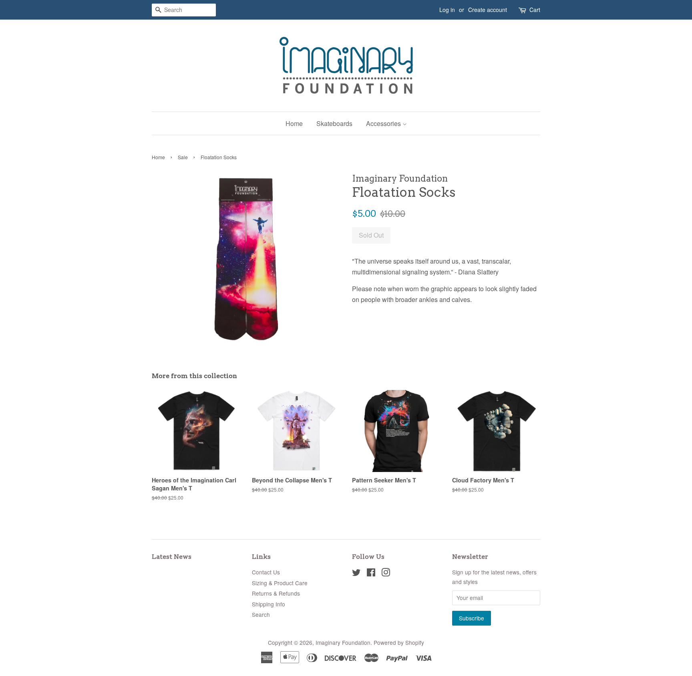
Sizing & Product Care (280, 583)
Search (261, 614)
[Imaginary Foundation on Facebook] (371, 574)
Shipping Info (268, 604)
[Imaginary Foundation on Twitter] (356, 574)
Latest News (171, 556)
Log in (447, 10)
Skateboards (334, 123)
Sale (183, 157)
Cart (534, 10)
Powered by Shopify (399, 642)
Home (294, 123)
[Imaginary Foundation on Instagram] (385, 574)
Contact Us (266, 572)
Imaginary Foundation (343, 642)
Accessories (384, 123)
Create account (487, 10)
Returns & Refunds (276, 593)
